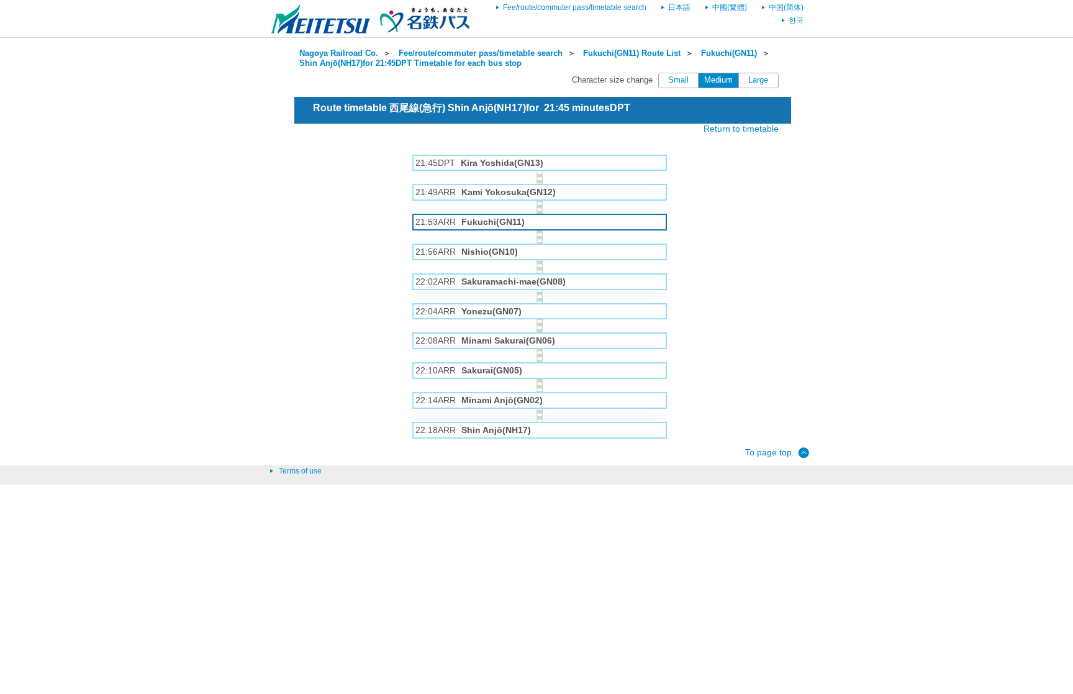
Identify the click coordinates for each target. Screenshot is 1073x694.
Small (678, 80)
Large (758, 80)
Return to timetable (741, 129)
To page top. (769, 452)
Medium (718, 80)
